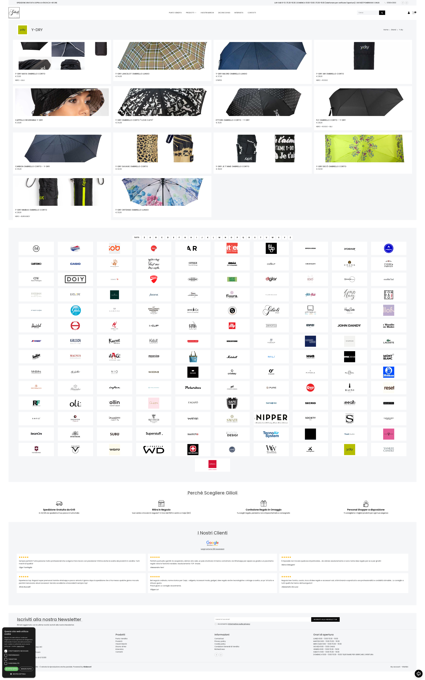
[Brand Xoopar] (310, 449)
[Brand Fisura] (232, 294)
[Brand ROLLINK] (114, 403)
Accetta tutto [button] (11, 669)
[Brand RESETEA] (388, 387)
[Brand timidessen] (310, 434)
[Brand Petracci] (36, 387)
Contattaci (219, 638)
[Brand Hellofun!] (388, 310)
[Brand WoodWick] (271, 449)
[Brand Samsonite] (271, 403)
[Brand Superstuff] (153, 434)
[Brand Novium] (193, 372)
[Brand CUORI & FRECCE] (388, 263)
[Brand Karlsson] (75, 341)
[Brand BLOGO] (271, 248)
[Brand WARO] (114, 449)
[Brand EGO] (310, 279)
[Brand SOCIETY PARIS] (310, 418)
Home (385, 30)
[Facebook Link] (402, 2)
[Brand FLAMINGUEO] (271, 294)
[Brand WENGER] (193, 449)
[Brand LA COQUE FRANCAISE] (349, 341)
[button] (18, 674)
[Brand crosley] (310, 263)
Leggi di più (20, 646)
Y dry (401, 30)
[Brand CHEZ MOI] (153, 263)
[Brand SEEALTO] (349, 403)
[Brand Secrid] (310, 403)
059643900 (391, 3)
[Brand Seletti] (388, 403)
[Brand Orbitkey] (232, 372)
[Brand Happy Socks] (349, 310)
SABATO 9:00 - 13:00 (321, 652)
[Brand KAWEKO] (114, 341)
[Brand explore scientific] (75, 294)
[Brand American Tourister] (75, 248)
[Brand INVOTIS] (271, 325)
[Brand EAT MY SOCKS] (232, 279)
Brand (393, 30)
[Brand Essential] (388, 279)
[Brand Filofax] (153, 294)
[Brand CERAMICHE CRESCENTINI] (114, 263)
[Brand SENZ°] (36, 418)
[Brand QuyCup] (310, 387)
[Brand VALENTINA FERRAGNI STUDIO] (388, 434)
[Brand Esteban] (36, 294)
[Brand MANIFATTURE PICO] (193, 356)
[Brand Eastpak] (193, 279)
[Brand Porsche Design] (232, 387)
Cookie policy (220, 644)
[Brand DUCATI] (153, 279)
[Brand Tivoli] (349, 434)
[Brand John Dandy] (349, 325)
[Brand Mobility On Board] (310, 356)
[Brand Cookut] (271, 263)
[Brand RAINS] (349, 387)
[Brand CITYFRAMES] (232, 263)
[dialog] (18, 652)
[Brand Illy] (232, 325)
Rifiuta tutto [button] (26, 669)
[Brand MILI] (271, 356)
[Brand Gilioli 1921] (271, 310)
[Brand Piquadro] (153, 387)
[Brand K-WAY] (36, 341)
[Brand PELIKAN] (388, 372)
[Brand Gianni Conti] (193, 310)
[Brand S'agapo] (193, 403)
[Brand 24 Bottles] (36, 248)
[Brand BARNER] (193, 248)
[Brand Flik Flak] (310, 294)
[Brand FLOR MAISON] (349, 294)
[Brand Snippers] (271, 418)
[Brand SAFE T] (232, 403)
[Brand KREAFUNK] (232, 341)
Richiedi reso (219, 649)
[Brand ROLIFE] (75, 403)
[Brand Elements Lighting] (349, 279)
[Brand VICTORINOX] (36, 449)
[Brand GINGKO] (310, 310)
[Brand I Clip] (153, 325)
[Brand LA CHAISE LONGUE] (310, 341)
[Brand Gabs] (75, 310)
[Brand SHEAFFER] (75, 418)
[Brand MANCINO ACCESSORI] (153, 356)
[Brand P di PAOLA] (310, 372)
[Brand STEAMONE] (36, 434)
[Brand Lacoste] (388, 341)
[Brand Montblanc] (388, 356)
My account (395, 667)
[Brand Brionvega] (310, 248)
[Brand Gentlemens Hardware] (153, 310)
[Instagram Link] (406, 2)
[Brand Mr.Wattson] (75, 372)
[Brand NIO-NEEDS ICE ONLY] (114, 372)
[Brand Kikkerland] (193, 341)
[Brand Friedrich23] (36, 310)
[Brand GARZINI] (114, 310)
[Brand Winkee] (232, 449)
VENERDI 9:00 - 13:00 (321, 649)
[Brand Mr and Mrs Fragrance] (36, 372)
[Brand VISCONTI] (75, 449)
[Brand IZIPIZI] (310, 325)
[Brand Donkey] (114, 279)
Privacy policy (220, 641)
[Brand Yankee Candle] (388, 449)
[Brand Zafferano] (212, 465)
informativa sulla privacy (239, 624)
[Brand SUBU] (114, 434)
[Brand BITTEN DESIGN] (232, 248)
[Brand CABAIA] (388, 248)
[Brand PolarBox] (193, 387)
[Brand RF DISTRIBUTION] (36, 403)
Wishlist (405, 667)
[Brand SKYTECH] (153, 418)
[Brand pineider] (75, 387)
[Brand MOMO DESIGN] (349, 356)
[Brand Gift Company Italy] (232, 310)
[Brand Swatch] (193, 434)
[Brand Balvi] (153, 248)
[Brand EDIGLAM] (271, 279)
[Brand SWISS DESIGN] (232, 434)
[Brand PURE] (271, 387)
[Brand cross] (349, 263)
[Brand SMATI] (232, 418)
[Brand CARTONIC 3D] (36, 263)
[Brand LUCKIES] (36, 356)
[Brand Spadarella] (349, 418)
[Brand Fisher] (193, 294)
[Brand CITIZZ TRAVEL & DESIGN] (193, 263)
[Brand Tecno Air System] (271, 434)
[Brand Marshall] (232, 356)
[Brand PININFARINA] (114, 387)
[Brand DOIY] (75, 279)
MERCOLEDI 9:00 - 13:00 (322, 644)
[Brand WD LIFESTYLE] (153, 449)
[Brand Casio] (75, 263)
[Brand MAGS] (114, 356)
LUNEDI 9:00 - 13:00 (320, 638)
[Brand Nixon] (153, 372)
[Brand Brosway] (349, 248)
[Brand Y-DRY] (349, 449)
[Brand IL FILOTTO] (193, 325)
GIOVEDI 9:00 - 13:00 (321, 646)
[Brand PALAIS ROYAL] (349, 372)
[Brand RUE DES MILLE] (153, 403)
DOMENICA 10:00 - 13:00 (322, 654)
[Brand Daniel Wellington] (36, 279)
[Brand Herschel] (36, 325)
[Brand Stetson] (75, 434)
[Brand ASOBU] (114, 248)
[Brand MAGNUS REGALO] (75, 356)
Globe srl (87, 667)
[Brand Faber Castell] (114, 294)
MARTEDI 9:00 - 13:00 (321, 641)
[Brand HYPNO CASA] (114, 325)
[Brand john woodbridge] (388, 325)
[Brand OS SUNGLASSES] (271, 372)
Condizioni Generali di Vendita (226, 646)
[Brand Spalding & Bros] (388, 418)
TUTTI (136, 237)
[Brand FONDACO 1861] (388, 294)
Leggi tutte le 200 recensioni (212, 549)
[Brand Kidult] (153, 341)
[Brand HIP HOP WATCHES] (75, 325)
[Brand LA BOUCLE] (271, 341)
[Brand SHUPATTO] (114, 418)
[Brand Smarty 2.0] (193, 418)
